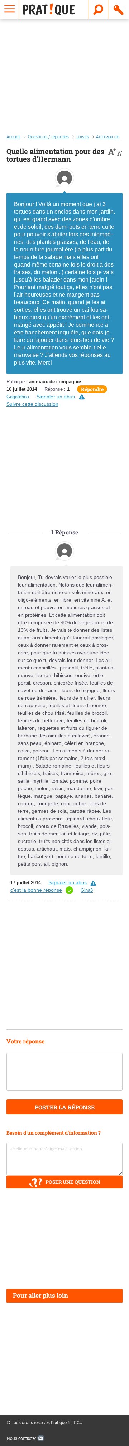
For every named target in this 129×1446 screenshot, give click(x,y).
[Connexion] (119, 9)
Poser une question (73, 1182)
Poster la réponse (65, 1107)
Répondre (92, 389)
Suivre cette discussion (32, 404)
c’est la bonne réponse (36, 890)
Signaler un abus (56, 396)
